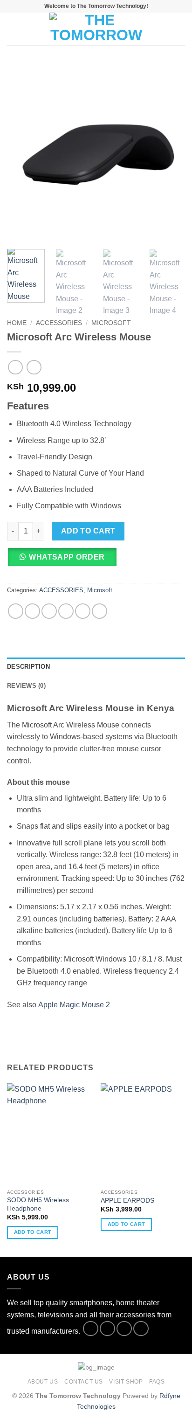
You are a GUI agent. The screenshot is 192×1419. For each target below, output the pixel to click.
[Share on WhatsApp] (15, 611)
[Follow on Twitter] (124, 1328)
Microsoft (111, 322)
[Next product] (15, 367)
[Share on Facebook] (32, 611)
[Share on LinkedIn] (99, 611)
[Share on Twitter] (49, 611)
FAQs (157, 1381)
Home (17, 322)
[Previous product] (34, 367)
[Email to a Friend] (66, 611)
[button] (12, 28)
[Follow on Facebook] (90, 1328)
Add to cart (88, 531)
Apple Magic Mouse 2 (74, 1005)
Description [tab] (28, 666)
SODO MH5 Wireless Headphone (38, 1204)
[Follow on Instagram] (107, 1328)
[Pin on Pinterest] (82, 611)
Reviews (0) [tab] (26, 685)
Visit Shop (126, 1381)
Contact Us (83, 1381)
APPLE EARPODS (127, 1200)
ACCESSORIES (59, 322)
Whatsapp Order (67, 557)
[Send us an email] (141, 1328)
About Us (42, 1381)
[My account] (164, 29)
